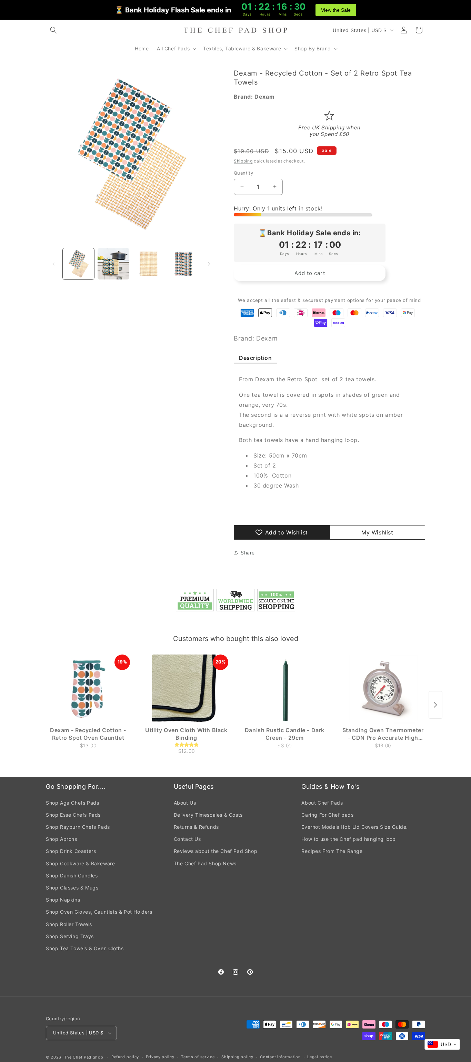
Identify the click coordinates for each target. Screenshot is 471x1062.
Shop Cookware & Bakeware (80, 863)
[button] (53, 30)
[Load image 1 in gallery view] (78, 263)
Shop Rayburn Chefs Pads (78, 827)
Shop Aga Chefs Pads (72, 803)
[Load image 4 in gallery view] (183, 263)
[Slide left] (53, 264)
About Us (185, 803)
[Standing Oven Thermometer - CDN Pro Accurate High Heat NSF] (383, 689)
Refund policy (125, 1056)
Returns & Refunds (196, 827)
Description (255, 357)
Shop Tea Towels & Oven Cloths (84, 948)
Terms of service (197, 1056)
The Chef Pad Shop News (205, 863)
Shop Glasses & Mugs (72, 888)
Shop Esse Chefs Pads (73, 815)
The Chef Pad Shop (83, 1057)
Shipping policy (237, 1056)
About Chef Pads (322, 803)
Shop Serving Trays (70, 936)
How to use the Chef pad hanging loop (348, 839)
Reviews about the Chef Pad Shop (216, 851)
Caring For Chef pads (327, 815)
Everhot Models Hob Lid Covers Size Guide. (354, 827)
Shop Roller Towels (69, 924)
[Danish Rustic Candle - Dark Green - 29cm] (285, 689)
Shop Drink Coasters (71, 851)
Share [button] (248, 552)
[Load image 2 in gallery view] (113, 263)
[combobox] (442, 1044)
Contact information (280, 1056)
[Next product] (435, 705)
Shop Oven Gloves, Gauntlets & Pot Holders (99, 912)
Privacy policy (160, 1056)
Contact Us (187, 839)
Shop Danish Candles (72, 875)
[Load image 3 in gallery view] (148, 263)
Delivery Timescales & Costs (208, 815)
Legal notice (319, 1056)
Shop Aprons (61, 839)
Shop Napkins (63, 900)
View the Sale (336, 10)
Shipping (243, 161)
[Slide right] (209, 264)
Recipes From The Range (331, 851)
